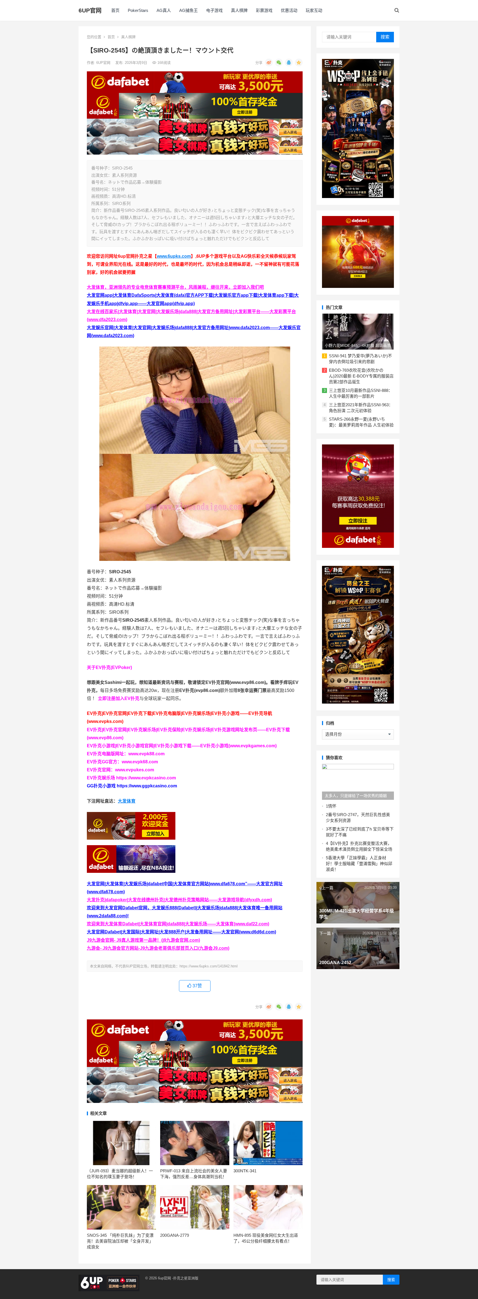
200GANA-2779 (174, 1235)
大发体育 (127, 801)
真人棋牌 (239, 10)
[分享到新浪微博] (269, 62)
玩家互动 (314, 10)
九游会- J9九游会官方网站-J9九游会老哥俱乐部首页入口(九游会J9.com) (158, 948)
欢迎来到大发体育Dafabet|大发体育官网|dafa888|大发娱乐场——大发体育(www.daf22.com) (178, 923)
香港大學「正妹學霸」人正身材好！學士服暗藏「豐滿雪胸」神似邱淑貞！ (359, 863)
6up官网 (164, 1278)
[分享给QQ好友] (289, 62)
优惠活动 (289, 10)
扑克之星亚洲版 (185, 1278)
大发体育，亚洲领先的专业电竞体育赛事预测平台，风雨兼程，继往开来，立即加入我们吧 (175, 287)
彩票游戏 (264, 10)
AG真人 (164, 10)
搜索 (385, 37)
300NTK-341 (244, 1170)
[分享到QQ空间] (299, 62)
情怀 (332, 806)
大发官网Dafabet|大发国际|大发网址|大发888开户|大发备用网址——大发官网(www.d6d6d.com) (181, 932)
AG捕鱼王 (188, 10)
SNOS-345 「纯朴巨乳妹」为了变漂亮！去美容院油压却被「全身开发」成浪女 (120, 1241)
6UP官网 (90, 10)
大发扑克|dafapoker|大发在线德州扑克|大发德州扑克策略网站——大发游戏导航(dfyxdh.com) (179, 899)
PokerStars (138, 10)
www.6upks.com (174, 256)
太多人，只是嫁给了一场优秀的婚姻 (356, 795)
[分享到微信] (279, 62)
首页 (115, 10)
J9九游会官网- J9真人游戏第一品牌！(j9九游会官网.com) (143, 940)
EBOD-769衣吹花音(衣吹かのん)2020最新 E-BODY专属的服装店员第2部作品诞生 (361, 376)
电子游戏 (214, 10)
